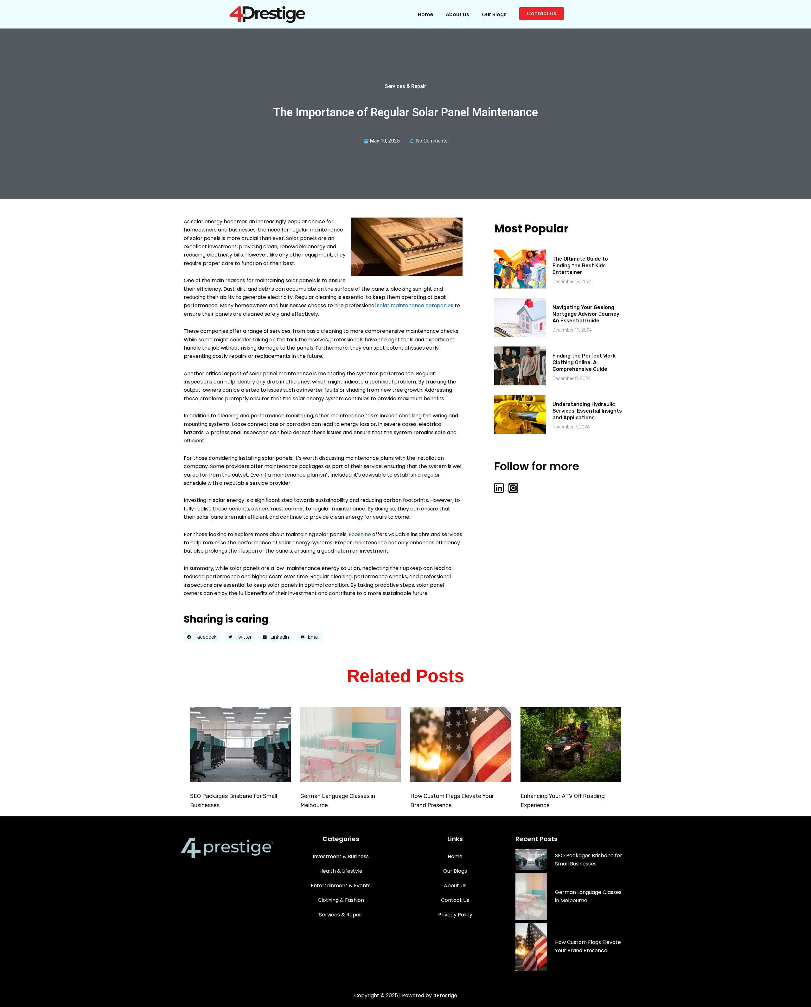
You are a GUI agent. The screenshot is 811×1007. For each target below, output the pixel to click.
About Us (457, 14)
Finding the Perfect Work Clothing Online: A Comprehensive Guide (584, 362)
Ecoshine (360, 534)
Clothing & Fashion (341, 900)
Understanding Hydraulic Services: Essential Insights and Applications (587, 411)
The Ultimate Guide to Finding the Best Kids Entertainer (580, 265)
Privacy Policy (455, 914)
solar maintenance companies (415, 305)
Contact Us (455, 900)
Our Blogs (494, 14)
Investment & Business (341, 856)
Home (425, 14)
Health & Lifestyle (340, 871)
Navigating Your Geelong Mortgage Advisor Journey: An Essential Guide (586, 314)
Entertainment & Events (341, 885)
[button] (202, 637)
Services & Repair (405, 86)
